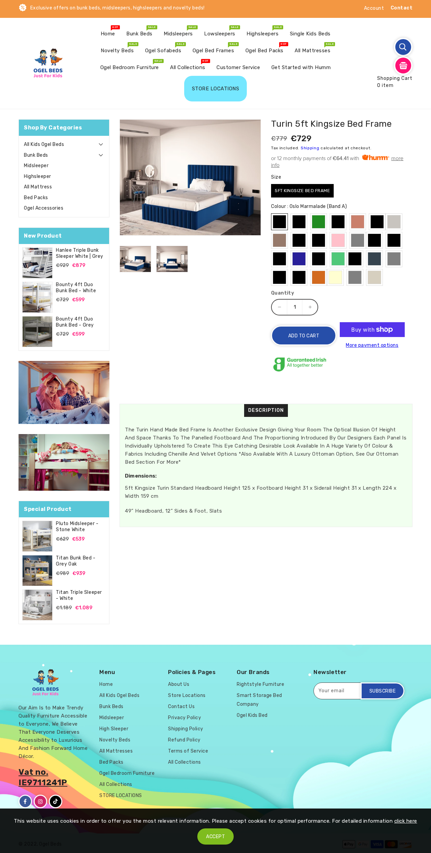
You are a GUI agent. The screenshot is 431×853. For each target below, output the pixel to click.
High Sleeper (113, 729)
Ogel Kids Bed (252, 715)
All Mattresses (116, 751)
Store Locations (187, 695)
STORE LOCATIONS (120, 795)
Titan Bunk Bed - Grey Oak (76, 561)
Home (106, 684)
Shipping (310, 148)
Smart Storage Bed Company (259, 700)
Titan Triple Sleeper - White (79, 595)
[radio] (302, 190)
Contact (402, 8)
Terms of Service (188, 751)
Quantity (282, 293)
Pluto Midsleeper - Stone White (77, 526)
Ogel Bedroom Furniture (127, 773)
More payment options (372, 345)
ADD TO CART (304, 336)
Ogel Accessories (43, 208)
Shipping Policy (185, 729)
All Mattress (38, 187)
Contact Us (181, 706)
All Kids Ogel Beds (44, 144)
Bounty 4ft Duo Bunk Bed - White (76, 288)
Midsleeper (36, 166)
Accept (215, 837)
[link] (64, 392)
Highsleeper (37, 176)
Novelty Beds (114, 740)
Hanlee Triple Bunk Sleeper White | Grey (79, 253)
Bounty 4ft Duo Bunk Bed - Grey (75, 322)
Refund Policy (184, 740)
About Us (178, 684)
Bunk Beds (36, 155)
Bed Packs (36, 198)
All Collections (115, 784)
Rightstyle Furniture (260, 684)
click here (405, 821)
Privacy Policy (184, 718)
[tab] (64, 144)
